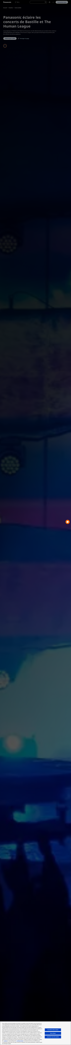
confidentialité (19, 1040)
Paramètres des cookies (52, 1029)
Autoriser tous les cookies (53, 1036)
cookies (5, 1040)
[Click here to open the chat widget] (68, 522)
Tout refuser (53, 1033)
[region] (35, 1033)
